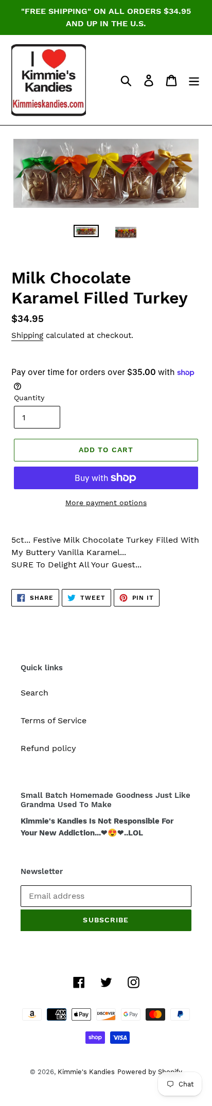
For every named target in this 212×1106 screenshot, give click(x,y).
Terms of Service (53, 720)
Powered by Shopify (149, 1072)
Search (34, 693)
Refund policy (48, 748)
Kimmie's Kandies (86, 1072)
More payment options (106, 502)
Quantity (29, 398)
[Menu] (194, 80)
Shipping (27, 335)
